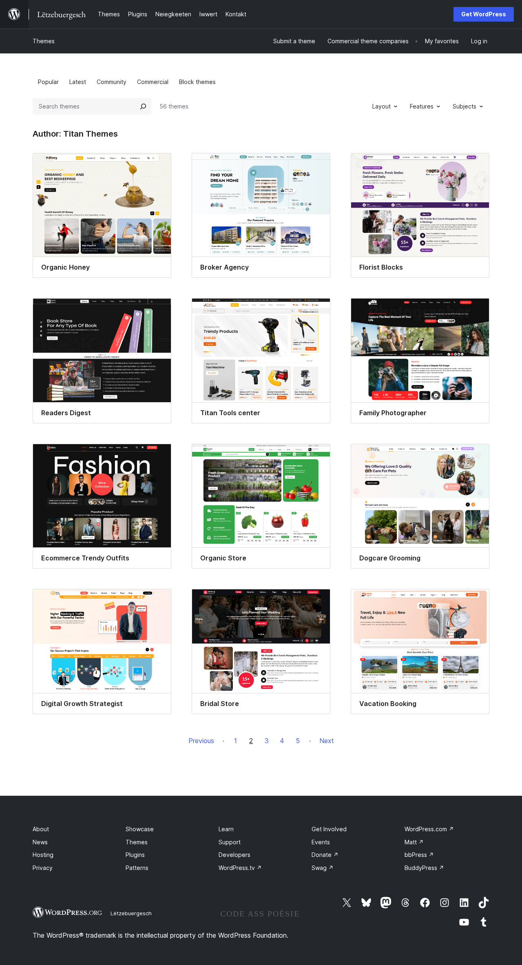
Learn (226, 829)
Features (422, 106)
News (40, 842)
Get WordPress (483, 14)
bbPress (419, 854)
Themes (44, 41)
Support (230, 842)
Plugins (135, 854)
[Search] (143, 106)
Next (326, 741)
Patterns (137, 867)
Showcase (140, 829)
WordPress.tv (240, 867)
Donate (325, 854)
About (41, 829)
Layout (381, 106)
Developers (234, 854)
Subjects (464, 106)
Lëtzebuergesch (131, 913)
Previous (201, 741)
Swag (323, 867)
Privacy (43, 867)
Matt (414, 842)
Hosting (43, 854)
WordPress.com (429, 829)
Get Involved (329, 829)
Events (321, 842)
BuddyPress (424, 867)
